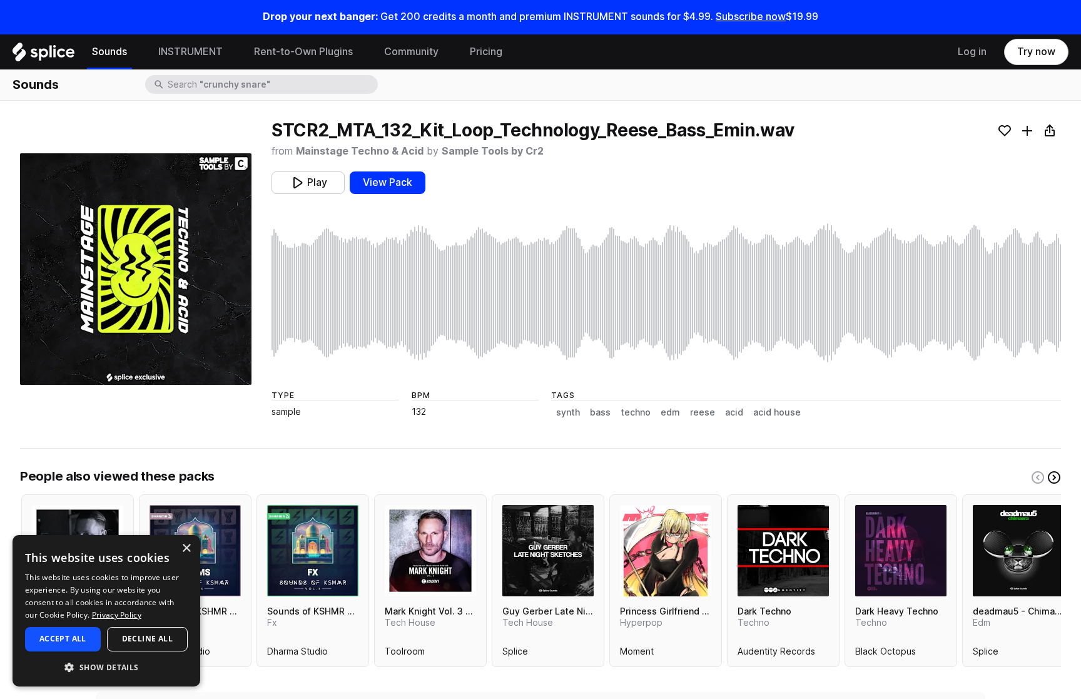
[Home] (43, 55)
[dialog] (106, 610)
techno (636, 412)
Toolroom (405, 653)
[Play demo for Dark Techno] (783, 551)
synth (568, 412)
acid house (777, 412)
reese (702, 412)
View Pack (387, 182)
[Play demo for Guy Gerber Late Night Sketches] (548, 551)
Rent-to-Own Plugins (303, 52)
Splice (515, 653)
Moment (637, 653)
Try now (1036, 52)
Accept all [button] (62, 638)
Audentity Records (776, 653)
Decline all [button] (147, 638)
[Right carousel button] (1054, 477)
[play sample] (666, 293)
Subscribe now (751, 17)
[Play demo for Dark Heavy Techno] (901, 551)
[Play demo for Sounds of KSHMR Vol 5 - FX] (313, 551)
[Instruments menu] (232, 52)
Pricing (486, 52)
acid (734, 412)
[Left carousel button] (1038, 477)
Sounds (109, 52)
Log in (972, 52)
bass (600, 412)
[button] (106, 667)
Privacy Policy (116, 615)
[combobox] (271, 84)
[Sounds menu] (136, 52)
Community (411, 52)
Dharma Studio (297, 653)
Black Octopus (885, 653)
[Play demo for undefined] (136, 269)
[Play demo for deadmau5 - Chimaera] (1018, 551)
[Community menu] (448, 52)
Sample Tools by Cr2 (493, 151)
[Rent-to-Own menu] (362, 52)
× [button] (186, 548)
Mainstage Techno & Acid (360, 151)
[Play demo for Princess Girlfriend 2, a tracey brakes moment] (665, 551)
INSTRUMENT (190, 52)
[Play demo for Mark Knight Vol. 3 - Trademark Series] (430, 551)
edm (670, 412)
